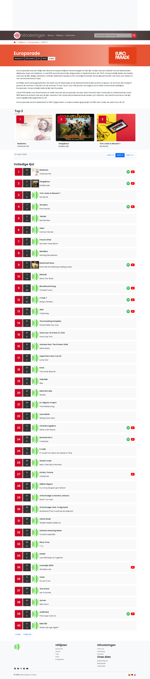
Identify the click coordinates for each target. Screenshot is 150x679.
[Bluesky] (18, 668)
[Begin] (15, 42)
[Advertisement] (75, 15)
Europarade (33, 42)
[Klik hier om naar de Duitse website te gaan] (132, 675)
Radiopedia (101, 663)
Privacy (34, 675)
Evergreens (59, 659)
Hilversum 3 (19, 58)
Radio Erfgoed (25, 675)
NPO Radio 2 (30, 58)
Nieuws (51, 35)
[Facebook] (15, 668)
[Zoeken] (134, 35)
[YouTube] (132, 172)
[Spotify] (128, 172)
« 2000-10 (110, 155)
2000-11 (120, 155)
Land (57, 657)
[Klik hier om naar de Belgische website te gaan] (129, 675)
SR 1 (38, 58)
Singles (51, 58)
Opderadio (101, 666)
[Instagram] (21, 668)
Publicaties (70, 35)
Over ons (100, 649)
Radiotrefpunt (102, 661)
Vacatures (101, 651)
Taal (57, 654)
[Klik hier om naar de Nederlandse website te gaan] (135, 675)
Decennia (59, 649)
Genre (57, 651)
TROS (44, 58)
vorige (18, 634)
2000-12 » (130, 155)
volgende (27, 634)
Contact (100, 654)
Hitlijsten (59, 35)
